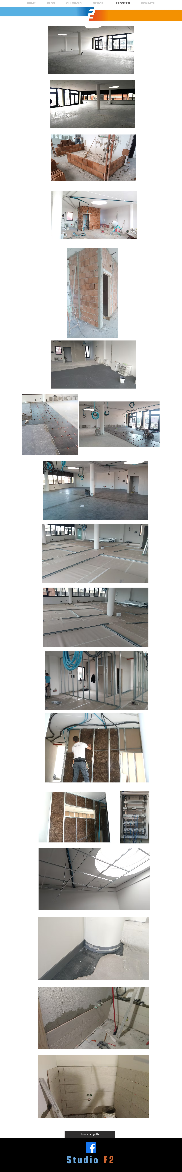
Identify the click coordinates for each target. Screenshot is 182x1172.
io (95, 1161)
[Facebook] (91, 1147)
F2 (109, 1161)
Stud (78, 1161)
